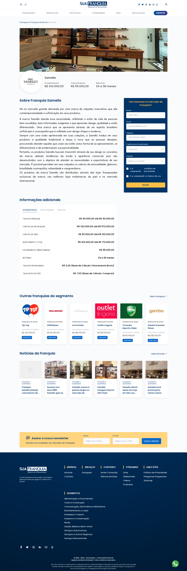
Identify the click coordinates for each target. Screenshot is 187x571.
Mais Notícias (158, 353)
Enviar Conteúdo (109, 472)
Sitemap (148, 480)
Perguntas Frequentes (155, 476)
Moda (67, 522)
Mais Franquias (157, 296)
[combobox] (144, 161)
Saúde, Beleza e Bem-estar (78, 526)
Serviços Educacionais (75, 538)
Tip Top (25, 325)
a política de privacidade (149, 170)
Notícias (75, 13)
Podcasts (128, 484)
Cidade (129, 156)
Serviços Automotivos (75, 530)
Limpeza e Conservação (76, 518)
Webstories (129, 476)
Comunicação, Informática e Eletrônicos (84, 506)
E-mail (115, 436)
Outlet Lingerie (104, 325)
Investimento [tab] (30, 209)
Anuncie (160, 13)
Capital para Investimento (137, 144)
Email (128, 121)
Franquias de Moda (39, 22)
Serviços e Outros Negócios (78, 534)
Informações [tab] (47, 209)
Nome (128, 110)
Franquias (28, 13)
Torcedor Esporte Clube (130, 327)
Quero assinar (151, 441)
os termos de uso (153, 176)
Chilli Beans (52, 325)
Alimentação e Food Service (78, 498)
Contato (68, 476)
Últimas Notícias (109, 476)
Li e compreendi (143, 170)
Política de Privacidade (155, 472)
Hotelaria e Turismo (74, 514)
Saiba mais (27, 338)
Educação (138, 13)
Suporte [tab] (61, 209)
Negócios (52, 13)
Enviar (146, 185)
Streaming (98, 13)
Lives (125, 472)
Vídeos (126, 480)
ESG (118, 13)
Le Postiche (78, 325)
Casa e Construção (74, 502)
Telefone (129, 133)
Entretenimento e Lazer (76, 510)
